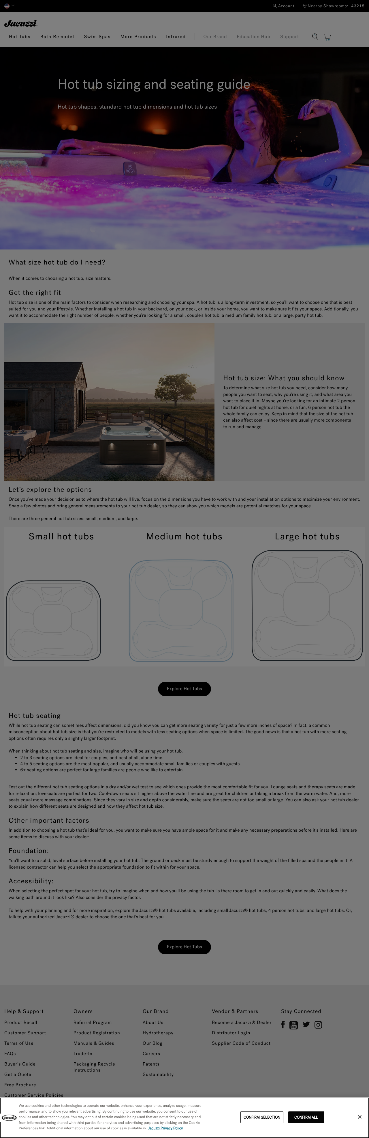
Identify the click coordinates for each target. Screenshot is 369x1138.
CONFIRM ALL (306, 1117)
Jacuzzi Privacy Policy (165, 1128)
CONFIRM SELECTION (262, 1117)
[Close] (359, 1117)
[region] (184, 1117)
